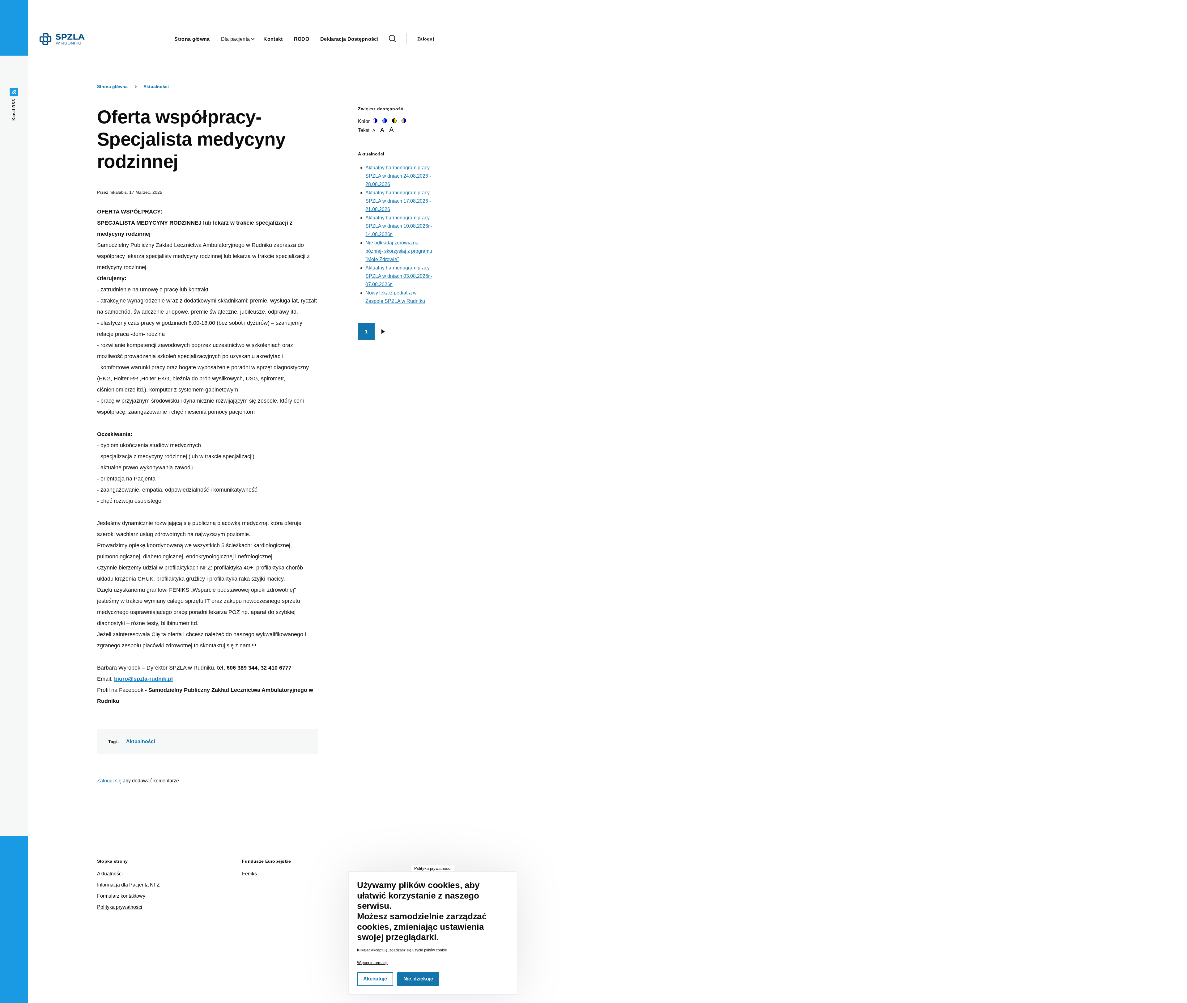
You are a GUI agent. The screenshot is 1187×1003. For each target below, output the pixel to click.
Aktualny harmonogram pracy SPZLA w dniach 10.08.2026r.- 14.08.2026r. (398, 226)
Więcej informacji (372, 962)
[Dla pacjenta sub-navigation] (256, 39)
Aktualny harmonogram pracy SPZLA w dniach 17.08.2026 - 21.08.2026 (398, 201)
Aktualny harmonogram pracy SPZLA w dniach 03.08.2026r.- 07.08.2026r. (398, 276)
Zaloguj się (109, 780)
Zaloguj (425, 38)
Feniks (249, 873)
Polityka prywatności (119, 907)
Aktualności (156, 86)
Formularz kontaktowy (121, 896)
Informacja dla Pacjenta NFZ (128, 884)
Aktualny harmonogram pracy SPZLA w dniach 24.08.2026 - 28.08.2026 (398, 176)
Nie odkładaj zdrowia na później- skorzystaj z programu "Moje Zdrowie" (398, 251)
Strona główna (112, 86)
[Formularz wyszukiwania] (392, 39)
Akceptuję (375, 979)
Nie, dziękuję (418, 979)
